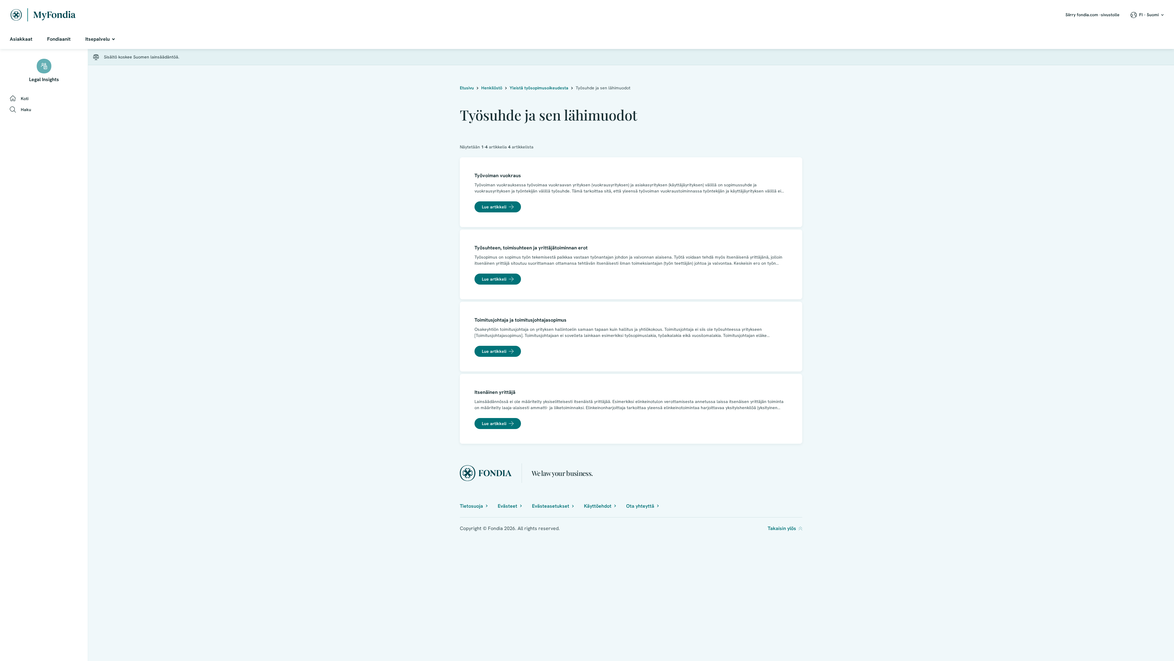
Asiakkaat (21, 39)
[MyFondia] (43, 14)
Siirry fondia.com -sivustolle (1092, 14)
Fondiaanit (59, 39)
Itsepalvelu (97, 39)
